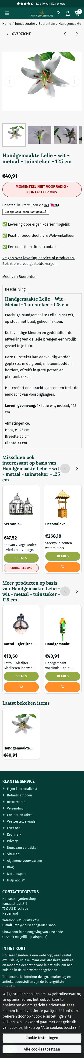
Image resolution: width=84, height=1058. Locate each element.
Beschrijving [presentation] (15, 289)
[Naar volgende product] (77, 34)
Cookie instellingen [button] (42, 1038)
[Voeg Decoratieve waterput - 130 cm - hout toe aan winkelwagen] (62, 567)
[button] (7, 13)
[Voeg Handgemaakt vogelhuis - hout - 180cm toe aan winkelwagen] (62, 687)
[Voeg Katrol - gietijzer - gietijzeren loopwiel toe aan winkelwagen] (21, 687)
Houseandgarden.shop (19, 899)
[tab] (15, 289)
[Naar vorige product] (65, 34)
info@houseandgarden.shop (35, 925)
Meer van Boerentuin (20, 276)
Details (21, 558)
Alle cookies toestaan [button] (42, 1049)
